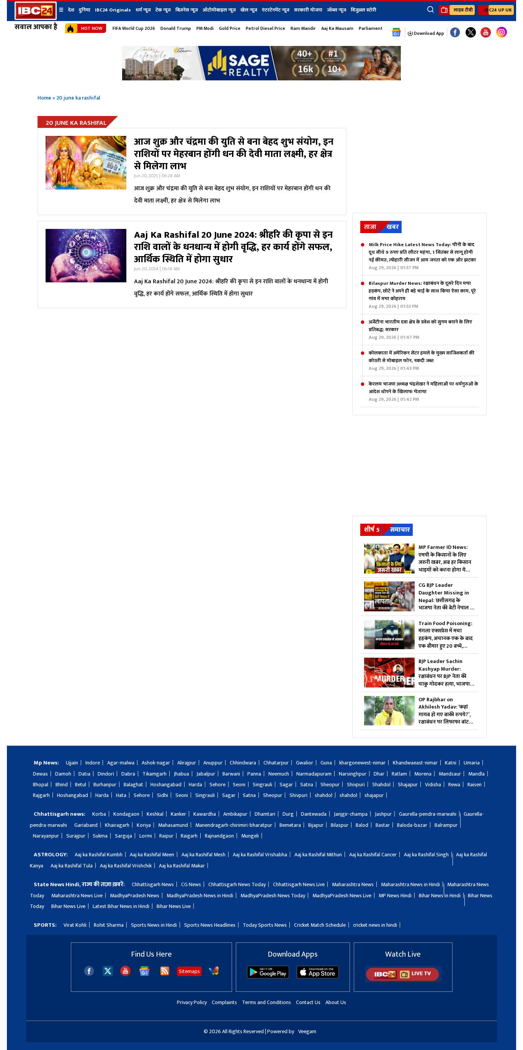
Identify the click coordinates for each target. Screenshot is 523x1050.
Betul (80, 784)
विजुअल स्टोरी (363, 10)
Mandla (476, 773)
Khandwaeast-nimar (415, 762)
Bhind (62, 784)
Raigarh (189, 835)
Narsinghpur (352, 773)
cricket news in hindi (375, 925)
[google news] (396, 33)
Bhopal (40, 784)
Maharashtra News (353, 884)
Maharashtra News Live (77, 895)
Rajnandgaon (219, 835)
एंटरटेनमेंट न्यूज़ (275, 10)
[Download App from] (268, 977)
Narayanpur (46, 835)
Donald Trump (175, 28)
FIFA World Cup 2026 (134, 28)
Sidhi (162, 795)
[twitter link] (471, 32)
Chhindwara (243, 762)
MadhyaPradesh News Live (341, 895)
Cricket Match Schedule (320, 925)
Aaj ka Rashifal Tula (72, 865)
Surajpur (75, 835)
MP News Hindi (395, 895)
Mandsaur (450, 773)
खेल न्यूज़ (248, 10)
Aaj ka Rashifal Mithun (318, 854)
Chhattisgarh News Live (299, 884)
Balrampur (446, 825)
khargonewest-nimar (362, 762)
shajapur (374, 795)
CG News (191, 884)
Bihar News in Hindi (440, 895)
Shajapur (408, 784)
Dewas (40, 773)
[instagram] (501, 32)
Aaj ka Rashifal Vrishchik (126, 865)
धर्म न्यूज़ (143, 10)
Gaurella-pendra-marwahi (427, 814)
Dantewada (314, 814)
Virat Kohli (75, 925)
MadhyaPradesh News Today (272, 895)
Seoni (239, 784)
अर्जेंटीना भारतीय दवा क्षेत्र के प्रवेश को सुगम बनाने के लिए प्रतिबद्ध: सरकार (420, 329)
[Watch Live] (403, 980)
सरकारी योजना (308, 10)
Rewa (454, 784)
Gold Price (229, 28)
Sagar (286, 784)
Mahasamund (173, 825)
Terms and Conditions (266, 1002)
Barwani (231, 773)
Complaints (224, 1002)
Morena (422, 773)
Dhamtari (265, 814)
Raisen (474, 784)
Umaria (472, 762)
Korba (99, 814)
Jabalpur (205, 773)
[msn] (214, 974)
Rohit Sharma (109, 925)
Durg (288, 814)
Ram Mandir (303, 28)
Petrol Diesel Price (265, 28)
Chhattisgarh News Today (237, 884)
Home (44, 97)
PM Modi (205, 28)
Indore (92, 762)
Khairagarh (117, 825)
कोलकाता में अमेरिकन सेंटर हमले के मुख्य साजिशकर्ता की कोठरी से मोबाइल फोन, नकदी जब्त (421, 360)
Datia (84, 773)
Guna (326, 762)
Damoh (63, 773)
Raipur (166, 835)
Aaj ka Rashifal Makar (182, 865)
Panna (254, 773)
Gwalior (304, 762)
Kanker (178, 814)
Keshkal (155, 814)
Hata (121, 795)
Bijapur (316, 825)
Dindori (106, 773)
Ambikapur (235, 814)
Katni (450, 762)
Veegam (307, 1031)
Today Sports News (265, 925)
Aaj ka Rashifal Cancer (373, 854)
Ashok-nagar (156, 762)
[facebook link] (455, 32)
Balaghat (133, 784)
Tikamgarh (154, 773)
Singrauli (262, 784)
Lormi (145, 835)
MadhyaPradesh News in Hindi (200, 895)
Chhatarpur (276, 762)
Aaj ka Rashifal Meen (152, 854)
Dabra (128, 773)
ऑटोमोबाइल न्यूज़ (219, 10)
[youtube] (486, 32)
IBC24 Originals (113, 10)
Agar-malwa (120, 762)
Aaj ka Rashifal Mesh (203, 854)
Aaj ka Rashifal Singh (426, 854)
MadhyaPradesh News (134, 895)
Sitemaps (189, 971)
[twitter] (107, 974)
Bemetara (290, 825)
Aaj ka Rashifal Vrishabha (260, 854)
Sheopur (330, 784)
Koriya (144, 825)
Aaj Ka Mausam (337, 28)
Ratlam (399, 773)
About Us (335, 1002)
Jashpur (383, 814)
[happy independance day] (261, 78)
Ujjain (72, 762)
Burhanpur (104, 784)
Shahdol (381, 784)
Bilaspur (339, 825)
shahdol (323, 795)
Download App (428, 33)
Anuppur (212, 762)
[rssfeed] (165, 974)
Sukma (100, 835)
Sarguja (123, 835)
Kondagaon (126, 814)
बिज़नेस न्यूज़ (186, 10)
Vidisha (433, 784)
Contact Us (308, 1002)
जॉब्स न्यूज (336, 10)
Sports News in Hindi (154, 925)
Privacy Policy (192, 1002)
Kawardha (204, 814)
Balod (362, 825)
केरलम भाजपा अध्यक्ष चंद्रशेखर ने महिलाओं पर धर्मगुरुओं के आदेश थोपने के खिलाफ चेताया (423, 391)
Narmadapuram (314, 773)
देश (71, 10)
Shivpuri (356, 784)
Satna (306, 784)
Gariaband (86, 825)
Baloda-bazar (412, 825)
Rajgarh (41, 795)
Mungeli (250, 835)
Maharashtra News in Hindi (410, 884)
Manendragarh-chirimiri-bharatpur (233, 825)
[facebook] (89, 974)
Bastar (383, 825)
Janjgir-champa (351, 814)
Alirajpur (186, 762)
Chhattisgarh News (153, 884)
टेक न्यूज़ (163, 10)
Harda (195, 784)
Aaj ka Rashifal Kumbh (99, 854)
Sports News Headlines (209, 925)
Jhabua (181, 773)
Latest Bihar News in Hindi (121, 906)
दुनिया (84, 10)
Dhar (379, 773)
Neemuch (278, 773)
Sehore (217, 784)
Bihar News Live (68, 906)
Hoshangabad (165, 784)
